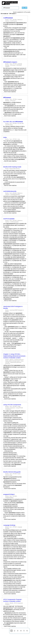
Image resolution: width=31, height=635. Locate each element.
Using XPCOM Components (12, 404)
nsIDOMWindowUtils (9, 191)
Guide (18, 406)
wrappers (10, 62)
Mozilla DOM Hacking (15, 168)
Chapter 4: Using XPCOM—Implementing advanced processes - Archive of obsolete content (14, 356)
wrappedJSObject (9, 494)
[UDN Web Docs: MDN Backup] (10, 3)
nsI (8, 18)
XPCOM (15, 19)
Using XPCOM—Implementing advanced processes (14, 362)
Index (5, 137)
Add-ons (12, 359)
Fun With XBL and (13, 121)
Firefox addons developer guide (12, 361)
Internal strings (8, 475)
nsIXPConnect (13, 21)
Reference (19, 19)
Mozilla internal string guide (12, 472)
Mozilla (7, 19)
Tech (11, 19)
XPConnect (12, 65)
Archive (7, 359)
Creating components (10, 407)
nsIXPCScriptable (8, 219)
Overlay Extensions (19, 359)
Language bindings (9, 525)
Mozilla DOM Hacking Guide (12, 167)
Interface (7, 21)
